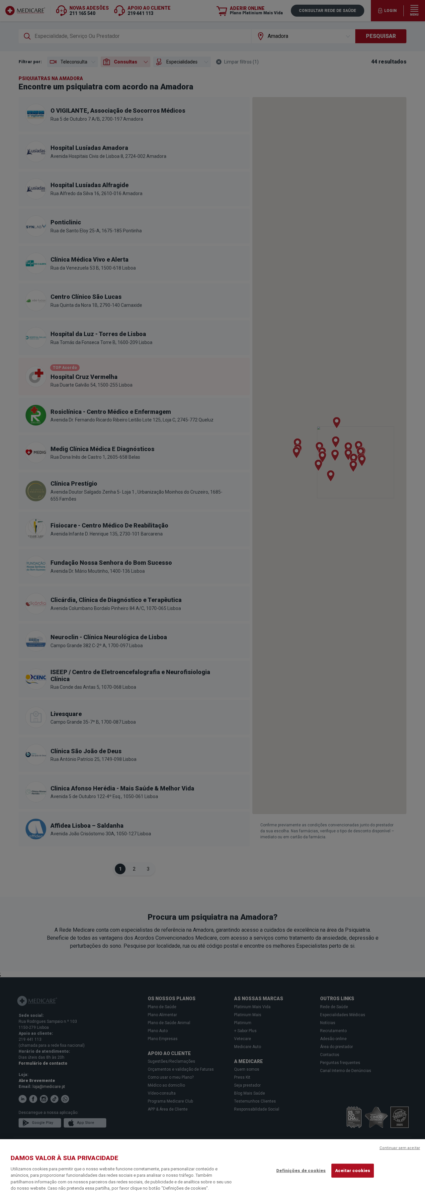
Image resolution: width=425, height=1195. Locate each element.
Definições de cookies (301, 1170)
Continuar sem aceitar (400, 1148)
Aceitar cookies (352, 1170)
